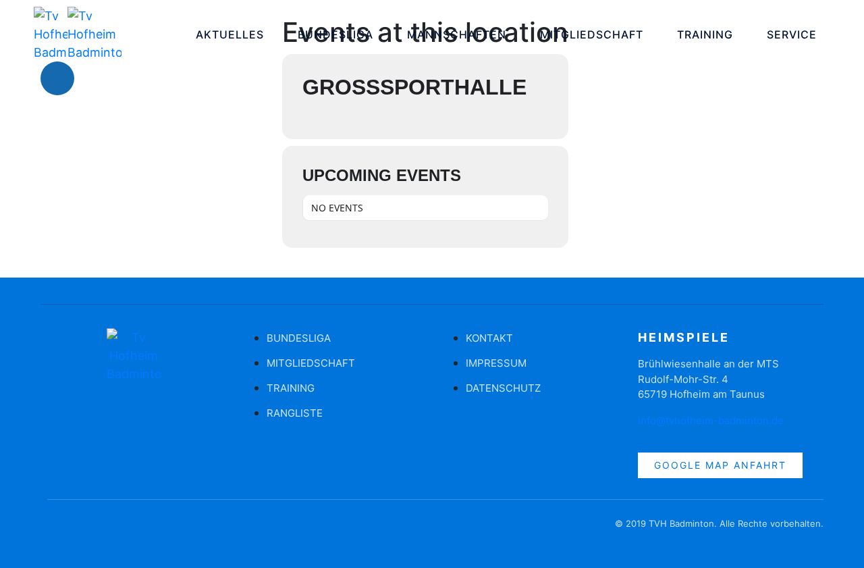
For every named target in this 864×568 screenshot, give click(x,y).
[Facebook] (57, 78)
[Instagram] (98, 78)
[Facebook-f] (57, 530)
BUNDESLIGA (335, 34)
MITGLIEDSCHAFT (591, 34)
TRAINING (705, 34)
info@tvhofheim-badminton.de (711, 420)
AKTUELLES (230, 34)
